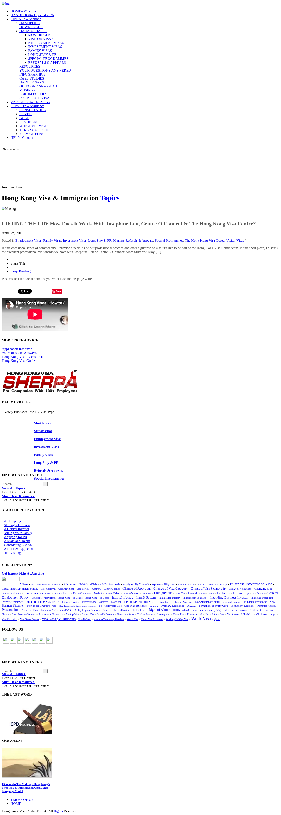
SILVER (25, 114)
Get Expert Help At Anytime (23, 573)
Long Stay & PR (100, 240)
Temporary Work (125, 614)
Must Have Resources (18, 496)
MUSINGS (27, 90)
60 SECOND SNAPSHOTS (39, 86)
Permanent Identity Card (213, 605)
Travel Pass (178, 614)
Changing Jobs (263, 588)
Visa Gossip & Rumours (59, 619)
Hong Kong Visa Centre (70, 597)
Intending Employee (12, 601)
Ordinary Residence (172, 605)
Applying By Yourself (136, 584)
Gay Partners (258, 593)
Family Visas (52, 240)
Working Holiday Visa (177, 619)
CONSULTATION (32, 110)
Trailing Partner (145, 614)
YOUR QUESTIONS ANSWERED (45, 70)
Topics (109, 198)
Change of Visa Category (170, 588)
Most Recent (43, 423)
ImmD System (146, 597)
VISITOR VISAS (40, 39)
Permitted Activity (266, 605)
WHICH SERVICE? (34, 126)
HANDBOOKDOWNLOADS (31, 25)
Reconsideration (122, 610)
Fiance (210, 593)
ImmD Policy (122, 597)
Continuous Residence (37, 593)
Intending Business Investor (229, 597)
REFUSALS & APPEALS (47, 62)
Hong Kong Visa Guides (19, 361)
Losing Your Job (183, 602)
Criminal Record (62, 593)
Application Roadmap (17, 349)
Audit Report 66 (186, 584)
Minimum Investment (255, 602)
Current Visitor (112, 593)
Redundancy (139, 610)
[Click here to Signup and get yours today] (140, 717)
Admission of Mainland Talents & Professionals (92, 584)
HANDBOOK (32, 15)
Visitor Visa (132, 619)
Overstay (191, 605)
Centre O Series (112, 588)
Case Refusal (83, 588)
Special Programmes (169, 240)
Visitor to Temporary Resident (109, 619)
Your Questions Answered (20, 353)
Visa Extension (9, 619)
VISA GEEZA (30, 102)
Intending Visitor (70, 602)
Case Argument (66, 588)
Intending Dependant (262, 597)
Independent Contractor (195, 597)
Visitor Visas (235, 240)
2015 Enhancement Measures (46, 584)
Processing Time (30, 610)
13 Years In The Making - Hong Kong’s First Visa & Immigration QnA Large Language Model (26, 787)
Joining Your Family (18, 533)
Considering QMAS (18, 545)
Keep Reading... (22, 271)
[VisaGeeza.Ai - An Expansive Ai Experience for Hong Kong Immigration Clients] (140, 763)
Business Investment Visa (251, 584)
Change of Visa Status (240, 588)
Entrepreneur (163, 593)
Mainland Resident (231, 602)
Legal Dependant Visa (139, 601)
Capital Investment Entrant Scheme (20, 588)
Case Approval (48, 588)
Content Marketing (11, 593)
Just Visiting (12, 553)
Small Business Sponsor (24, 614)
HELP (22, 138)
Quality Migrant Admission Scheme (92, 610)
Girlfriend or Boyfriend (44, 597)
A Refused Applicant (18, 549)
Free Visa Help (241, 593)
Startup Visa (72, 614)
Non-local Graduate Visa (41, 605)
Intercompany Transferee (95, 601)
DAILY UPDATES (33, 31)
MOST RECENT (40, 35)
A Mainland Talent (17, 541)
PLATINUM (28, 122)
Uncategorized (194, 614)
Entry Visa (180, 593)
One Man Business (135, 605)
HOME (24, 11)
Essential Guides (196, 593)
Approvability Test (163, 584)
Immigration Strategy (169, 597)
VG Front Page (266, 614)
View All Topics (14, 488)
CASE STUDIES (31, 78)
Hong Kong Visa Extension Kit (23, 357)
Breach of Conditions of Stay (212, 584)
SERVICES (27, 106)
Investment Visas (74, 240)
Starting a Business (17, 525)
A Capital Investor (16, 529)
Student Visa (88, 614)
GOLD (24, 118)
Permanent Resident (242, 605)
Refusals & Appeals (139, 240)
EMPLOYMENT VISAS (46, 43)
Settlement (255, 610)
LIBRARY (26, 19)
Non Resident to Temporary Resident (77, 605)
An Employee (13, 521)
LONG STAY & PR (42, 54)
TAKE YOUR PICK (34, 130)
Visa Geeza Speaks (29, 619)
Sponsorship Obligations (50, 614)
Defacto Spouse (130, 593)
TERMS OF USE (23, 800)
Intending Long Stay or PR (42, 601)
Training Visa (163, 614)
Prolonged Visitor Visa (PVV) (56, 610)
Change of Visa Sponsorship (208, 588)
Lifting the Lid (164, 602)
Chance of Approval (136, 588)
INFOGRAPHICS (32, 74)
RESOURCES (29, 66)
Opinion (154, 605)
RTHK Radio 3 (181, 610)
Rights (58, 811)
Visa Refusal (84, 619)
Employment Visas (28, 240)
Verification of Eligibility (240, 614)
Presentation (10, 610)
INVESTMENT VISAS (45, 47)
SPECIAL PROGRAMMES (48, 58)
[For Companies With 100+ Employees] (40, 392)
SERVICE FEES (31, 134)
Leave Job (116, 602)
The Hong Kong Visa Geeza (205, 240)
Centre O (96, 588)
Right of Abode (159, 610)
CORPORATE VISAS (35, 98)
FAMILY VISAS (40, 51)
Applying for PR (15, 537)
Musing (118, 240)
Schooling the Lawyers (235, 610)
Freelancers (223, 593)
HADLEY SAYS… (33, 82)
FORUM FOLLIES (33, 94)
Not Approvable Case (110, 605)
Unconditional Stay (214, 614)
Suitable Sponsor (105, 614)
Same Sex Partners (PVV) (206, 610)
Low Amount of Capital (207, 602)
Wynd (217, 619)
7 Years (24, 584)
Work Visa (201, 618)
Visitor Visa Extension (152, 619)
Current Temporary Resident (87, 593)
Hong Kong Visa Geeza (97, 597)
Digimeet (146, 593)
